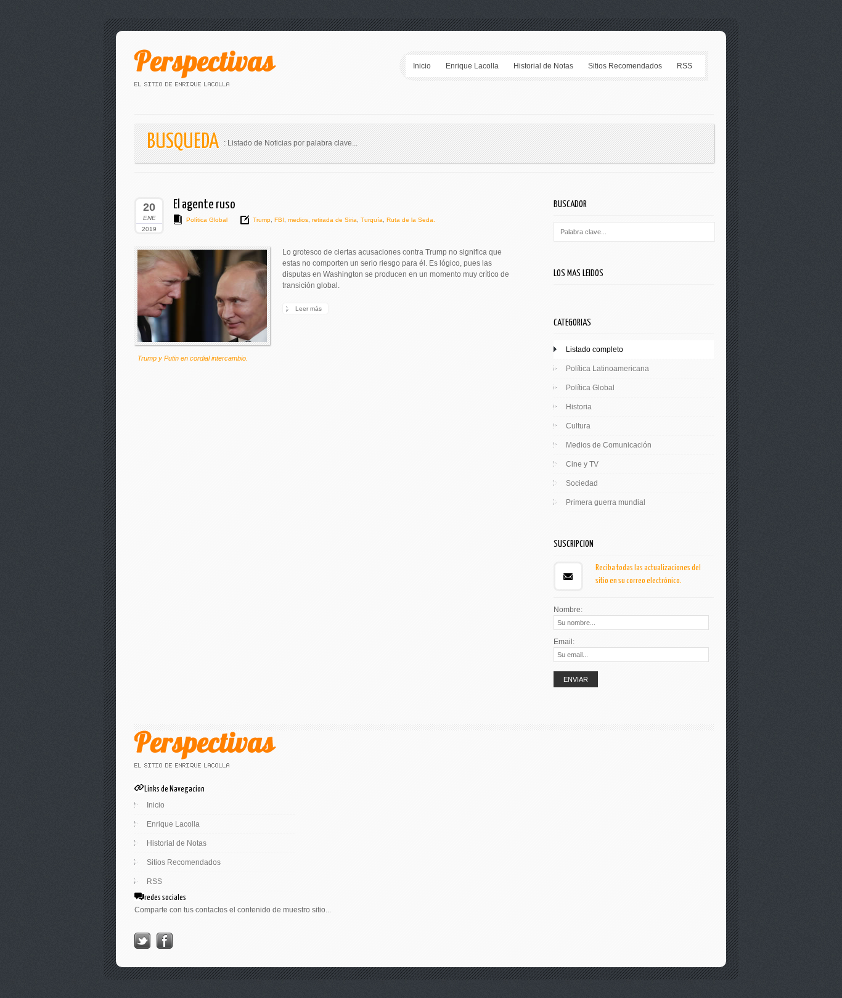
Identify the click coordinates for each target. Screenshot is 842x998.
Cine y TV (582, 464)
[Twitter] (142, 946)
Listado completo (594, 349)
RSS (684, 66)
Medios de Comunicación (609, 445)
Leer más (308, 308)
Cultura (578, 426)
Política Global (206, 219)
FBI (278, 219)
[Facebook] (165, 946)
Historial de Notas (543, 66)
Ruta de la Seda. (410, 219)
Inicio (422, 66)
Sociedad (582, 483)
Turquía (371, 219)
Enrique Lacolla (472, 66)
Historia (579, 407)
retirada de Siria (333, 219)
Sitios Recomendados (625, 66)
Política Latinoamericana (607, 368)
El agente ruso (204, 204)
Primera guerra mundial (605, 502)
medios (297, 219)
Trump (262, 219)
